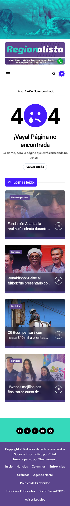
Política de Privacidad (35, 483)
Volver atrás (35, 167)
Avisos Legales (35, 499)
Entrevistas (57, 466)
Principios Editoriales (20, 491)
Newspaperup (22, 459)
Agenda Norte (43, 475)
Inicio (9, 466)
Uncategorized (19, 197)
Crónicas (23, 475)
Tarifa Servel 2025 (52, 491)
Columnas (39, 466)
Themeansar (47, 459)
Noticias (15, 251)
